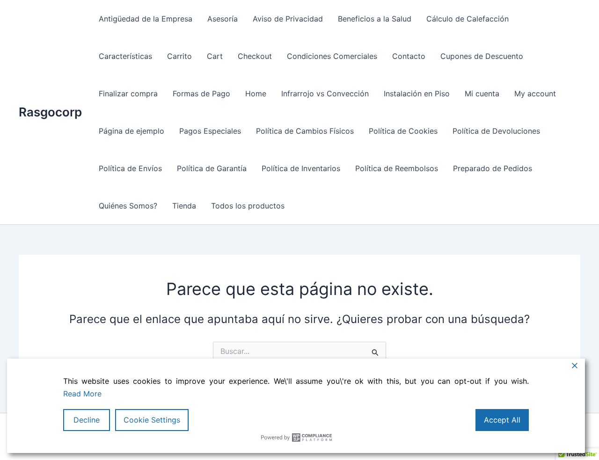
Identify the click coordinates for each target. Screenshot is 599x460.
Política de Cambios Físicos (305, 131)
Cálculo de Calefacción (467, 18)
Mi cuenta (482, 93)
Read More (82, 393)
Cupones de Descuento (481, 56)
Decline (86, 419)
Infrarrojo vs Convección (325, 93)
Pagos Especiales (210, 131)
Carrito (179, 56)
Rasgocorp (50, 112)
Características (125, 56)
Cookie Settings (152, 419)
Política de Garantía (212, 168)
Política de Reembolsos (396, 168)
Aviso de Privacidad (288, 18)
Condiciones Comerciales (332, 56)
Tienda (184, 205)
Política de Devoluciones (496, 131)
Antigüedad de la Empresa (145, 18)
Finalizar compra (128, 93)
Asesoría (222, 18)
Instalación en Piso (417, 93)
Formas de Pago (201, 93)
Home (255, 93)
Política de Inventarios (301, 168)
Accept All (502, 419)
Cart (215, 56)
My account (535, 93)
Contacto (408, 56)
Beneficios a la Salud (374, 18)
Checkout (255, 56)
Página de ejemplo (131, 131)
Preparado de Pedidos (492, 168)
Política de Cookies (403, 131)
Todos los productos (248, 205)
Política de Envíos (130, 168)
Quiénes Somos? (128, 205)
